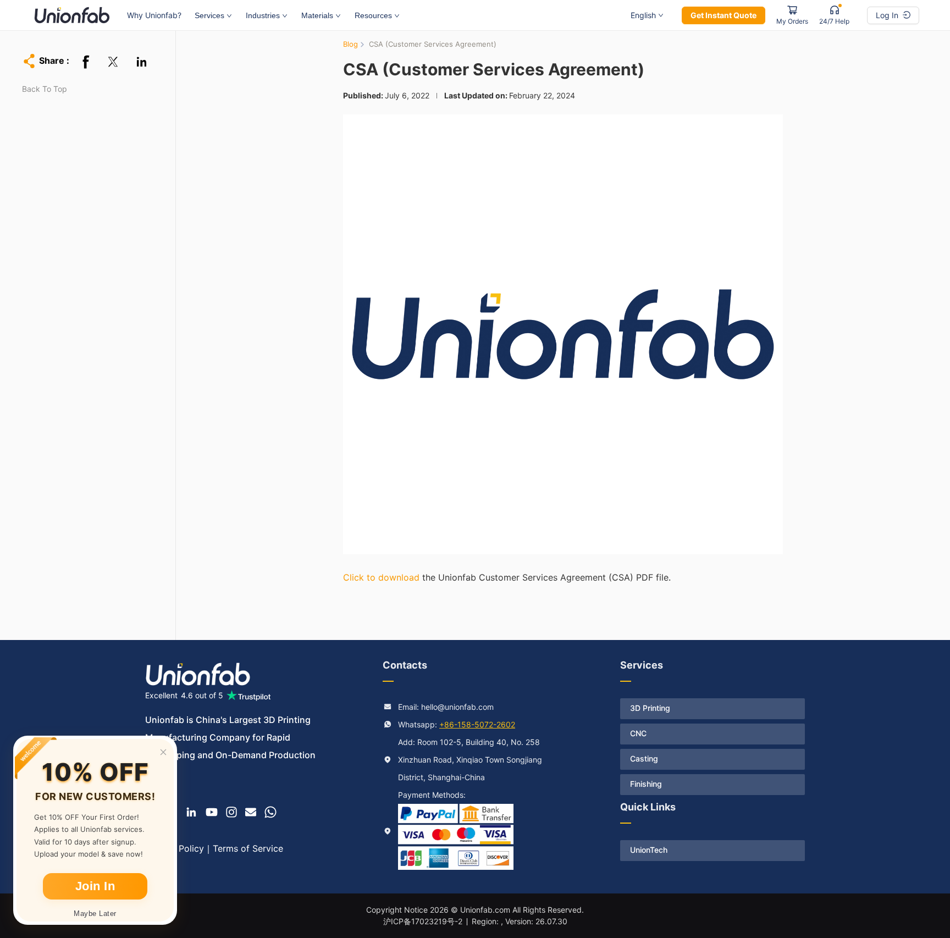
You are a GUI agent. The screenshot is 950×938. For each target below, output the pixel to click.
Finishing (646, 783)
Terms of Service (248, 848)
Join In (95, 886)
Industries (263, 15)
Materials (317, 15)
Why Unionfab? (154, 15)
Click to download (381, 577)
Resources (373, 15)
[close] (163, 752)
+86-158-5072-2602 (477, 724)
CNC (638, 733)
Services (209, 15)
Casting (644, 758)
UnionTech (648, 849)
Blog (350, 44)
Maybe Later (95, 913)
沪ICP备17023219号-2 (422, 921)
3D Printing (650, 708)
